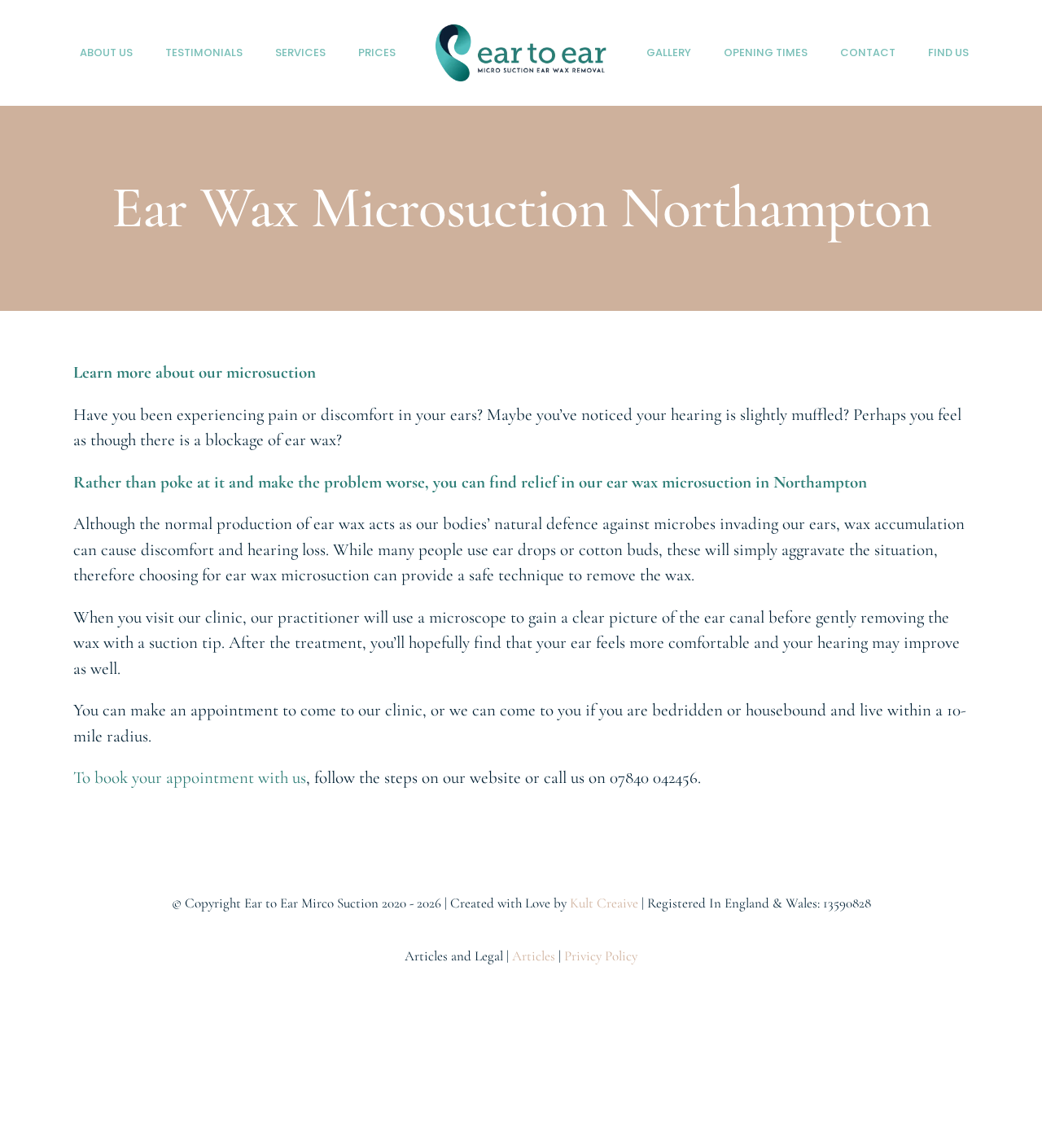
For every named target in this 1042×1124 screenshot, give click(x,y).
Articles (533, 955)
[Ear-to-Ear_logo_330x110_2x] (521, 33)
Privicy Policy (600, 955)
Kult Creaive (604, 903)
